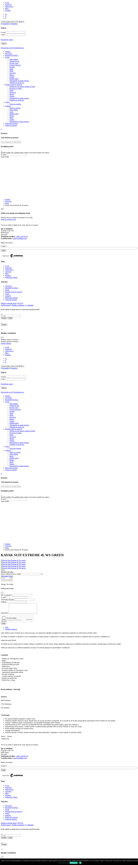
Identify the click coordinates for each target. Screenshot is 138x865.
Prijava (4, 43)
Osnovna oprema (11, 300)
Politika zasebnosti (18, 305)
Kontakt (8, 275)
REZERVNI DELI (11, 288)
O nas (7, 266)
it (5, 18)
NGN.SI (20, 303)
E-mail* (3, 155)
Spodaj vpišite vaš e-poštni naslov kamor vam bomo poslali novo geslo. (25, 153)
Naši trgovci (9, 270)
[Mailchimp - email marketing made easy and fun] (13, 257)
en (6, 14)
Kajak (7, 290)
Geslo (3, 35)
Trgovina (8, 201)
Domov (7, 199)
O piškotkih (30, 305)
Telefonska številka (7, 600)
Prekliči (4, 318)
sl (5, 16)
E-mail (3, 32)
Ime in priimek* (6, 595)
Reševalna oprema (11, 298)
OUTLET (8, 286)
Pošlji (7, 157)
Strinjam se (73, 863)
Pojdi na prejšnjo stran (8, 219)
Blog (7, 274)
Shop (7, 203)
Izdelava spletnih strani (8, 303)
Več (60, 863)
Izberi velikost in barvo (8, 574)
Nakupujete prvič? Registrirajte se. (12, 48)
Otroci (7, 294)
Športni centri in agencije (13, 292)
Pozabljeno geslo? (7, 40)
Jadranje (8, 296)
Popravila (8, 268)
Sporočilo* (4, 613)
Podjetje (3, 602)
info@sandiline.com (20, 238)
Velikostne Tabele (11, 277)
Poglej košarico (6, 343)
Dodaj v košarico (7, 580)
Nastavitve (65, 863)
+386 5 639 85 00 (22, 236)
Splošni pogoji (6, 305)
